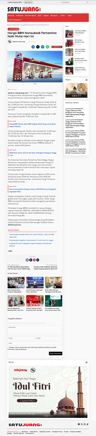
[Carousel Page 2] (74, 95)
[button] (87, 2)
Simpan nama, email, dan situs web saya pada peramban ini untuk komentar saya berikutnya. (32, 348)
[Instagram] (34, 259)
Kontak (66, 431)
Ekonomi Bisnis (16, 25)
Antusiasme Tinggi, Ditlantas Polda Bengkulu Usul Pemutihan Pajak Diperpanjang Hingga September (75, 112)
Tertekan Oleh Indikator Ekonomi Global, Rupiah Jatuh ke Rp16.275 (45, 267)
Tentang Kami (30, 433)
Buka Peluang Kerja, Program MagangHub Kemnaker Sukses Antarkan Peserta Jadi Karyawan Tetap (15, 291)
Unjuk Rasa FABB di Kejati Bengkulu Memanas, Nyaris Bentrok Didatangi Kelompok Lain (80, 32)
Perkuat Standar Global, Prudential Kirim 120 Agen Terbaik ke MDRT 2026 (34, 309)
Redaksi (9, 433)
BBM (10, 251)
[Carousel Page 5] (80, 95)
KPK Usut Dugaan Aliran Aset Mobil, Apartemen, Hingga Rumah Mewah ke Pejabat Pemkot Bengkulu (80, 50)
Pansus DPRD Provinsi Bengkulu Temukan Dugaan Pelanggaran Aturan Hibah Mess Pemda (75, 134)
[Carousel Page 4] (78, 95)
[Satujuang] (24, 9)
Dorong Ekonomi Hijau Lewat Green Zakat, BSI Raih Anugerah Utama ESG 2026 (53, 309)
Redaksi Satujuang (18, 41)
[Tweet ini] (38, 47)
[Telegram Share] (42, 47)
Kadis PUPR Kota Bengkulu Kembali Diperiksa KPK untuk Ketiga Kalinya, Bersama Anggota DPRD (81, 69)
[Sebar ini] (33, 47)
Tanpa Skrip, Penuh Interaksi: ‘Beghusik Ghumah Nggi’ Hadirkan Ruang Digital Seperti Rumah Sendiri (77, 92)
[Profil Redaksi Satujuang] (10, 41)
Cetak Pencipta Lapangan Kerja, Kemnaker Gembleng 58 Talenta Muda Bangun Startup (34, 291)
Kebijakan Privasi (57, 431)
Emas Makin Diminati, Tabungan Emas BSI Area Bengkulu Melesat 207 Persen (53, 291)
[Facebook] (27, 259)
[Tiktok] (37, 259)
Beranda (9, 25)
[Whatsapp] (47, 47)
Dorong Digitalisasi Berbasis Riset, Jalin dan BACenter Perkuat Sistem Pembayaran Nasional (15, 309)
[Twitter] (30, 259)
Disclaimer (25, 431)
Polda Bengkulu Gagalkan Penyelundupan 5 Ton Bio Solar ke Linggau (31, 240)
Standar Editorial (19, 433)
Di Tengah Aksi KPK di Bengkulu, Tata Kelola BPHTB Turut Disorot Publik (75, 151)
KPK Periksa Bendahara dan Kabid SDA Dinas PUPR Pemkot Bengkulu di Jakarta (81, 41)
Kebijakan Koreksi (45, 431)
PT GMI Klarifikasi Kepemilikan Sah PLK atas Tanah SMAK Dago (19, 267)
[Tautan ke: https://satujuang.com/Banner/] (86, 362)
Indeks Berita (34, 431)
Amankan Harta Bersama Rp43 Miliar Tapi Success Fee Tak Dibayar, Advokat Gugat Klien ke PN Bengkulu (81, 60)
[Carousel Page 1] (72, 95)
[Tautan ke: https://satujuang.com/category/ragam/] (86, 80)
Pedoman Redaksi (75, 431)
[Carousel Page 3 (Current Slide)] (76, 95)
